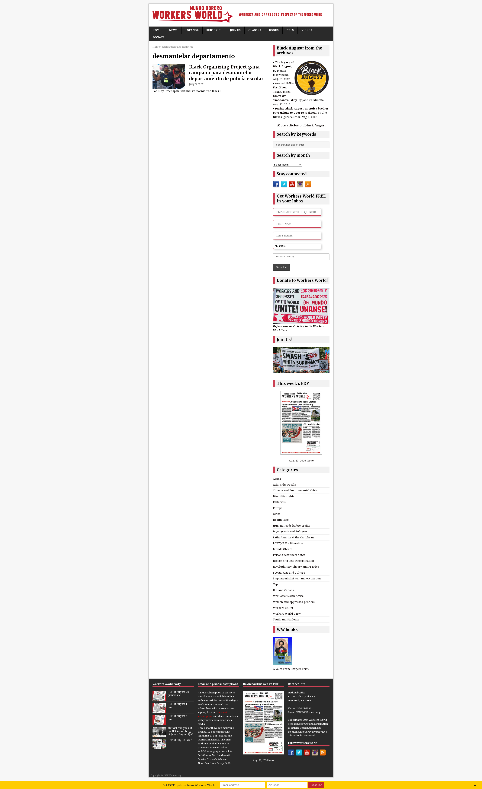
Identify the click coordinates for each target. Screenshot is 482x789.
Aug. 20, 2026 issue (301, 460)
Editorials (279, 502)
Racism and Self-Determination (293, 560)
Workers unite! (283, 608)
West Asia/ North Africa (288, 596)
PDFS (290, 30)
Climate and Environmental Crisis (295, 490)
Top (275, 584)
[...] (221, 91)
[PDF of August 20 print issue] (159, 698)
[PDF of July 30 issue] (159, 747)
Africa (277, 478)
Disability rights (283, 496)
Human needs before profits (291, 525)
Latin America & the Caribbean (293, 537)
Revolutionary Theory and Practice (296, 566)
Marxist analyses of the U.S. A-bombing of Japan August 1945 (180, 731)
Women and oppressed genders (294, 602)
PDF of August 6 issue (177, 718)
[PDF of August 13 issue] (159, 710)
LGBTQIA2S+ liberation (288, 543)
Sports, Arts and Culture (289, 572)
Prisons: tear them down (289, 555)
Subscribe (214, 30)
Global (277, 514)
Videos (306, 30)
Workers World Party (287, 613)
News (173, 30)
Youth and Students (286, 619)
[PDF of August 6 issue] (159, 722)
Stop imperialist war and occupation (297, 578)
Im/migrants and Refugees (290, 531)
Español (192, 30)
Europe (277, 508)
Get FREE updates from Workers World (189, 785)
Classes (254, 30)
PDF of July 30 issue (180, 740)
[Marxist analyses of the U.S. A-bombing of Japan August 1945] (159, 735)
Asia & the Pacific (284, 484)
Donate (159, 37)
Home (157, 30)
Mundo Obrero (282, 549)
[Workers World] (241, 15)
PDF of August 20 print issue (178, 693)
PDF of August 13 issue (178, 705)
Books (274, 30)
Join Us (235, 30)
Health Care (281, 519)
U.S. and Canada (283, 590)
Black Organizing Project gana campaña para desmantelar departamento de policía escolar (226, 72)
